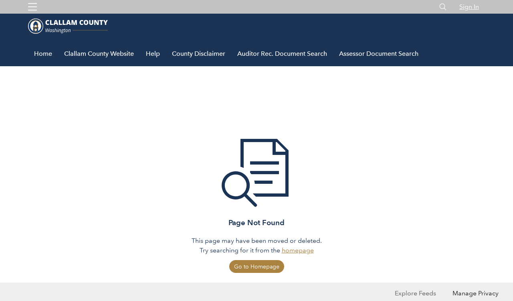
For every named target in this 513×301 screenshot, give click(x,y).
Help (153, 53)
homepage (298, 250)
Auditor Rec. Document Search (282, 53)
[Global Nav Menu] (32, 7)
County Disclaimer (198, 53)
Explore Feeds (415, 293)
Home (43, 53)
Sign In (469, 6)
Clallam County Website (99, 53)
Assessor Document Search (378, 53)
